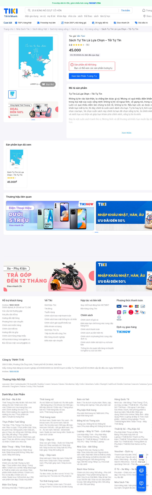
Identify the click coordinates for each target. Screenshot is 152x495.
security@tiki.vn (23, 343)
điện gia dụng (31, 16)
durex (61, 384)
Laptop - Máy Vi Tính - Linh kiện (94, 431)
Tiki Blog (48, 308)
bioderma (70, 384)
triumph (103, 384)
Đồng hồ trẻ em (104, 426)
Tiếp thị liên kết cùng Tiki (55, 333)
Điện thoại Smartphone (12, 450)
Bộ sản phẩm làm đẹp (18, 478)
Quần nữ (57, 402)
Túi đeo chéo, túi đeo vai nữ (51, 473)
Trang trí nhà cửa (84, 450)
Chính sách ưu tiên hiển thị (92, 333)
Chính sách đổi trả (9, 329)
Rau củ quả (11, 427)
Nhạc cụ (97, 462)
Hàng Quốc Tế (121, 399)
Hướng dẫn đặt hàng (10, 318)
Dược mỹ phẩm (25, 479)
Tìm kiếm (125, 10)
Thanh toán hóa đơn (123, 455)
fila (34, 386)
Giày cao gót (45, 443)
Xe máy (122, 475)
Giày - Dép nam (48, 455)
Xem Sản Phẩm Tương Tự (84, 76)
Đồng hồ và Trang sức (88, 420)
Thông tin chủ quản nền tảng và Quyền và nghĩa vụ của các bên (97, 349)
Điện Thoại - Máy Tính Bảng (16, 446)
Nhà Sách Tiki (121, 482)
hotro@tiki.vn (24, 339)
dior (12, 384)
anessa (143, 384)
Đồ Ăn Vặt (86, 479)
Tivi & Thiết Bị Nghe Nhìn (129, 420)
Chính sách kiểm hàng (11, 325)
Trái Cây (5, 425)
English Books (129, 488)
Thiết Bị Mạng (92, 439)
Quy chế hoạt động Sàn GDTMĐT (95, 305)
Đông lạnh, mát (20, 430)
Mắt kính (100, 413)
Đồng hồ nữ (92, 424)
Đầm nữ (49, 402)
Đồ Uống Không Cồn (92, 482)
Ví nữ (67, 473)
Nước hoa (12, 477)
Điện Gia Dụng (9, 484)
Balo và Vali (83, 399)
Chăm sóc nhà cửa (18, 442)
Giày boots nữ (49, 447)
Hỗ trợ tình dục (24, 477)
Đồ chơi (29, 402)
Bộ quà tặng (89, 484)
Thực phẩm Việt (24, 427)
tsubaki (40, 386)
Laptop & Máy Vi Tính (134, 417)
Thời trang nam (47, 417)
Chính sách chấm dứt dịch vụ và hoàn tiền (97, 343)
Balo (79, 402)
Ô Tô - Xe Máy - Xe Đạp (126, 469)
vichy (29, 386)
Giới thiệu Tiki (50, 305)
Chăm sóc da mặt (9, 463)
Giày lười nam (45, 458)
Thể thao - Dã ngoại (126, 407)
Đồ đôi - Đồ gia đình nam (58, 427)
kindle (120, 384)
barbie (41, 384)
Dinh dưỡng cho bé (15, 410)
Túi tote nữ (55, 476)
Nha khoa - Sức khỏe (130, 462)
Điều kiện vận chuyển (54, 340)
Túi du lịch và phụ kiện (91, 402)
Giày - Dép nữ (47, 439)
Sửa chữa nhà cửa (89, 452)
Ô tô (129, 475)
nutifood (112, 384)
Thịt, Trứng (15, 425)
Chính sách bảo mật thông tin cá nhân (61, 319)
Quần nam (56, 420)
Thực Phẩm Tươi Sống (13, 422)
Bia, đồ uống (12, 434)
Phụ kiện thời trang (86, 410)
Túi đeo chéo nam (54, 484)
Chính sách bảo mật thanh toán (58, 316)
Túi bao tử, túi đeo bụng (62, 487)
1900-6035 (14, 305)
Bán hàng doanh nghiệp (55, 337)
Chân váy (58, 407)
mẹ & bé (51, 16)
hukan (23, 386)
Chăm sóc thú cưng (85, 472)
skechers (90, 384)
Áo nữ (42, 402)
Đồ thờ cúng (87, 462)
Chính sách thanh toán (90, 329)
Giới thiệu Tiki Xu (52, 330)
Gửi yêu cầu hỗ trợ (10, 314)
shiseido (6, 386)
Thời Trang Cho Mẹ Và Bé (13, 402)
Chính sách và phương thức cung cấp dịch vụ (96, 337)
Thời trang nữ (47, 399)
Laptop (101, 442)
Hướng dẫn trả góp (10, 332)
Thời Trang (137, 402)
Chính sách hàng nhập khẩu (14, 336)
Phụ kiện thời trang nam (93, 414)
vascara (5, 384)
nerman (127, 384)
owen (47, 384)
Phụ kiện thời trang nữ (86, 413)
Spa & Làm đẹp (132, 457)
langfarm (15, 386)
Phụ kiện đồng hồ (89, 426)
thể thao (88, 16)
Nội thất (89, 455)
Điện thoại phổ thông (16, 452)
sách (80, 16)
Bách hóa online (127, 414)
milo (82, 384)
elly (77, 384)
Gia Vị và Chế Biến (89, 477)
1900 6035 (14, 371)
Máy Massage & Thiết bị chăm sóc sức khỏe (19, 469)
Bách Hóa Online (85, 469)
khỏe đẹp (61, 16)
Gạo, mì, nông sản (16, 432)
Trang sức (81, 424)
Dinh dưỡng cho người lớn (18, 412)
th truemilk (32, 384)
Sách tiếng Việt (120, 485)
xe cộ (43, 16)
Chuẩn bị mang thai (16, 417)
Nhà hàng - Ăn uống (128, 459)
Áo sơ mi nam (56, 423)
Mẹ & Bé (130, 412)
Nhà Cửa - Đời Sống (87, 446)
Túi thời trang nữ (48, 470)
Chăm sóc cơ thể (15, 468)
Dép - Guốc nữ (58, 443)
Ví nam (42, 484)
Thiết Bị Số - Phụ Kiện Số (127, 429)
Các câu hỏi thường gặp (12, 311)
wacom (135, 384)
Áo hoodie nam (51, 425)
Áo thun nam (45, 420)
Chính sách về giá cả (89, 320)
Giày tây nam (58, 458)
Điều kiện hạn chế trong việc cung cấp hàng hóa (97, 324)
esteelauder (20, 384)
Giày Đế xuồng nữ (56, 450)
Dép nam (53, 460)
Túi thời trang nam (49, 481)
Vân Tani (81, 36)
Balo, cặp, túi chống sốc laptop (94, 403)
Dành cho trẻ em (15, 437)
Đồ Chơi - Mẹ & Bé (11, 399)
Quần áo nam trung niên (55, 432)
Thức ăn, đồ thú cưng (16, 439)
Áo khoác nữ (59, 405)
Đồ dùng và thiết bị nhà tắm (94, 457)
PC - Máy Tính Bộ (88, 442)
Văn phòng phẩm (136, 485)
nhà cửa (72, 16)
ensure (55, 384)
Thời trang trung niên (53, 412)
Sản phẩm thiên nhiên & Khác (17, 471)
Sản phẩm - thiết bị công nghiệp (131, 418)
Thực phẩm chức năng (16, 465)
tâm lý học (105, 16)
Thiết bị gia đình (25, 488)
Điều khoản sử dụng (53, 326)
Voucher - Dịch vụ (123, 451)
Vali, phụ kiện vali (103, 405)
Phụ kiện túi (66, 476)
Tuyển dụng (50, 312)
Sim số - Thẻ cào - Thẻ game (136, 464)
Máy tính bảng (14, 455)
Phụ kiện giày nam (52, 463)
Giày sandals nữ (54, 445)
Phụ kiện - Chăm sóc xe (124, 472)
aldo (97, 384)
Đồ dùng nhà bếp (9, 488)
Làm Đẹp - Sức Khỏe (12, 459)
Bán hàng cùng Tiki (89, 308)
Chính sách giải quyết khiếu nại (58, 323)
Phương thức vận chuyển (12, 321)
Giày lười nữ (62, 447)
